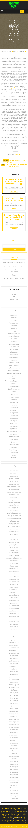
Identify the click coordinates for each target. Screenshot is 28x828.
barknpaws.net (14, 497)
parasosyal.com (14, 529)
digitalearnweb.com (14, 471)
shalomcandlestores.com (14, 507)
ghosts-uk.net (14, 328)
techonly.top (14, 331)
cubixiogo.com (14, 779)
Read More (14, 191)
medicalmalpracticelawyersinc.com (14, 433)
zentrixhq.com (14, 753)
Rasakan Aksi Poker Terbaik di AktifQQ (14, 199)
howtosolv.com (14, 396)
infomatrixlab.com (14, 722)
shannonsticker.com (14, 483)
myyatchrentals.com (14, 505)
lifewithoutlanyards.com (14, 389)
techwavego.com (14, 706)
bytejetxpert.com (14, 626)
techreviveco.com (14, 714)
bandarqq (14, 294)
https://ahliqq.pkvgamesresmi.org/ (16, 822)
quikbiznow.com (14, 793)
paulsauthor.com (14, 547)
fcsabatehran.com (14, 537)
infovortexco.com (14, 703)
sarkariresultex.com (14, 494)
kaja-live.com (14, 348)
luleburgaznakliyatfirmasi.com (14, 526)
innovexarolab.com (14, 605)
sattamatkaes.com (14, 510)
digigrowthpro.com (14, 315)
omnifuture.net (14, 320)
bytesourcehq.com (14, 669)
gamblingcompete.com (14, 333)
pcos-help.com (14, 323)
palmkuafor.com (14, 475)
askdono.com (14, 330)
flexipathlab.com (14, 774)
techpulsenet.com (14, 700)
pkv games (15, 151)
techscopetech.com (14, 710)
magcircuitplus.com (14, 621)
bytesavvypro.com (14, 599)
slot (13, 810)
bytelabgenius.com (14, 581)
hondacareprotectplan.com (14, 513)
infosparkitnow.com (14, 653)
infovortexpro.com (14, 619)
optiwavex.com (14, 784)
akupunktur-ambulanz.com (14, 370)
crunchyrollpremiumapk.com (14, 512)
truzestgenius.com (14, 698)
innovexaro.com (14, 740)
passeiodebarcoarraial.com (14, 486)
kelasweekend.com (14, 454)
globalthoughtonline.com (14, 502)
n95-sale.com (14, 338)
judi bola (16, 811)
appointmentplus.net (14, 444)
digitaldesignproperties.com (14, 492)
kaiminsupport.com (14, 479)
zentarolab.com (14, 792)
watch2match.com (14, 426)
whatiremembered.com (14, 372)
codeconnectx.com (14, 676)
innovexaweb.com (14, 768)
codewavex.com (14, 692)
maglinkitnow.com (14, 566)
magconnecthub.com (14, 727)
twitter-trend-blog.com (14, 365)
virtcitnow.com (14, 341)
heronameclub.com (14, 552)
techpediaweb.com (14, 579)
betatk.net (14, 455)
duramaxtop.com (14, 541)
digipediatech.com (14, 565)
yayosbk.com (14, 404)
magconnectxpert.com (14, 697)
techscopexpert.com (14, 578)
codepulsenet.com (14, 734)
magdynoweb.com (14, 711)
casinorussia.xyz (14, 415)
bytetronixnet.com (14, 624)
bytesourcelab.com (14, 742)
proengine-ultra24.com (14, 388)
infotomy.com (14, 557)
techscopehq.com (14, 737)
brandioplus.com (14, 769)
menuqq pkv (5, 808)
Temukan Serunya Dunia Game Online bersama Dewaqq (14, 181)
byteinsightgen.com (14, 600)
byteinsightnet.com (14, 671)
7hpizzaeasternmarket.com (14, 384)
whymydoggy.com (14, 470)
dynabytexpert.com (14, 756)
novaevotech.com (14, 685)
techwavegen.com (14, 597)
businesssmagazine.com (14, 335)
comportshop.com (14, 434)
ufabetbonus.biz (14, 452)
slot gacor (23, 811)
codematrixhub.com (14, 592)
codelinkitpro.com (14, 644)
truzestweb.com (14, 788)
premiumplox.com (14, 402)
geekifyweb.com (14, 656)
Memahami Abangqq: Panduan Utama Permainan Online (14, 270)
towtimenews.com (14, 517)
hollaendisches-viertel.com (14, 386)
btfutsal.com (14, 325)
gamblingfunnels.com (14, 322)
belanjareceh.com (14, 481)
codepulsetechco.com (14, 673)
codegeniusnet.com (14, 666)
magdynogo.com (14, 629)
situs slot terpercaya (16, 814)
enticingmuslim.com (14, 531)
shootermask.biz (14, 410)
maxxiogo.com (14, 759)
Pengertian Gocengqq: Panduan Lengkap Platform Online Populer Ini (14, 279)
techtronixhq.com (14, 640)
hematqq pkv (5, 814)
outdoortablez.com (14, 555)
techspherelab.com (14, 721)
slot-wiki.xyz (14, 425)
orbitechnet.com (14, 782)
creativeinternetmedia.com (14, 336)
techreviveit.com (14, 587)
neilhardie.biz (14, 405)
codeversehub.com (14, 724)
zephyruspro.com (14, 748)
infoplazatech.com (14, 658)
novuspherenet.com (14, 780)
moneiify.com (14, 504)
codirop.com (14, 327)
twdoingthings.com (14, 544)
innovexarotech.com (14, 618)
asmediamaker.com (14, 500)
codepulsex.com (14, 708)
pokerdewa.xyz (14, 423)
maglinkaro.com (14, 716)
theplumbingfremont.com (14, 449)
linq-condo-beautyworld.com (14, 373)
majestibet (16, 820)
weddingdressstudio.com (14, 401)
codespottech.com (14, 560)
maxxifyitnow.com (14, 745)
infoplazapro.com (14, 586)
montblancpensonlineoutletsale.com (14, 367)
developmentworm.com (14, 446)
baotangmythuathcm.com (14, 520)
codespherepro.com (14, 608)
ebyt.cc (14, 375)
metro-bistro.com (14, 394)
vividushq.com (14, 776)
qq (14, 296)
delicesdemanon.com (14, 397)
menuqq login (11, 88)
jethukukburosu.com (14, 521)
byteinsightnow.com (14, 613)
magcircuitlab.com (14, 690)
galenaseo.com (14, 428)
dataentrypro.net (14, 476)
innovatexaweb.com (14, 650)
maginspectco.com (14, 627)
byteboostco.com (14, 694)
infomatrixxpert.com (14, 677)
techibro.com (14, 360)
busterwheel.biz (14, 412)
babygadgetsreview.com (14, 368)
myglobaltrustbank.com (14, 430)
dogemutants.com (14, 539)
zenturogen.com (14, 766)
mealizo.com (14, 496)
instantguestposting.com (14, 441)
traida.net (14, 391)
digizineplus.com (14, 739)
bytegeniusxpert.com (14, 660)
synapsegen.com (14, 772)
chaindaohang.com (14, 376)
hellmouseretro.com (14, 536)
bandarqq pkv (19, 810)
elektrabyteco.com (14, 695)
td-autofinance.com (14, 356)
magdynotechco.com (14, 652)
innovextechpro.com (14, 574)
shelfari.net (14, 413)
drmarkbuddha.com (14, 378)
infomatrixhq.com (14, 682)
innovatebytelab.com (14, 661)
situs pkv (9, 820)
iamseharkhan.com (14, 489)
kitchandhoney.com (14, 393)
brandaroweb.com (14, 798)
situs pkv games (15, 808)
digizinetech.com (14, 602)
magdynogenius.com (14, 570)
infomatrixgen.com (14, 603)
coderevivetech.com (14, 615)
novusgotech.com (14, 761)
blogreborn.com (14, 339)
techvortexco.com (14, 655)
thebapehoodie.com (14, 528)
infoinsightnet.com (14, 668)
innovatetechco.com (14, 582)
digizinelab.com (14, 705)
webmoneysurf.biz (14, 407)
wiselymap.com (14, 343)
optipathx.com (14, 750)
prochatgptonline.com (14, 344)
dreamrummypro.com (14, 478)
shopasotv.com (14, 438)
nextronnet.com (14, 763)
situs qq (9, 810)
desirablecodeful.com (14, 549)
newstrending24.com (14, 450)
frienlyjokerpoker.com (14, 357)
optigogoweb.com (14, 796)
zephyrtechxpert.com (14, 702)
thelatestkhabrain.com (14, 491)
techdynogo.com (14, 562)
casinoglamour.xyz (14, 418)
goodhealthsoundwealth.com (14, 533)
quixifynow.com (14, 747)
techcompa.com (14, 349)
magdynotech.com (14, 735)
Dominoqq (17, 154)
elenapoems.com (14, 534)
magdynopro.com (14, 584)
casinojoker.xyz (14, 422)
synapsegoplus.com (14, 730)
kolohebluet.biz (14, 409)
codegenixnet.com (14, 610)
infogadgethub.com (14, 642)
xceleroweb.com (14, 795)
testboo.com (14, 399)
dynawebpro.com (14, 771)
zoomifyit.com (14, 800)
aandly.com (14, 457)
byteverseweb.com (14, 726)
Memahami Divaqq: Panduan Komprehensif (14, 267)
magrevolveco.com (14, 616)
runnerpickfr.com (14, 319)
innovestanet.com (14, 755)
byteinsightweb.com (14, 568)
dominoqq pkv (5, 813)
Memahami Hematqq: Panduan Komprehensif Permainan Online (14, 263)
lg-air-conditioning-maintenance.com (14, 380)
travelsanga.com (14, 439)
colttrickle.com (14, 317)
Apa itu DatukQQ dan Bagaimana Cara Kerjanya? (14, 274)
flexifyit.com (14, 758)
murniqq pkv (22, 813)
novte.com (14, 383)
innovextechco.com (14, 687)
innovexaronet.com (14, 679)
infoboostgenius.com (14, 595)
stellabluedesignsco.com (14, 545)
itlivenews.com (14, 447)
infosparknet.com (14, 743)
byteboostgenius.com (14, 729)
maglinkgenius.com (14, 689)
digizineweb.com (14, 674)
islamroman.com (14, 354)
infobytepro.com (14, 663)
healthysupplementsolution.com (14, 558)
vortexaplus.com (14, 777)
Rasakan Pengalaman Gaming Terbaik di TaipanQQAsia (14, 217)
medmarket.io (14, 553)
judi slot (14, 293)
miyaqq (23, 820)
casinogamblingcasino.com (14, 515)
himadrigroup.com (14, 352)
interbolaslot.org (14, 473)
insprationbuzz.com (14, 484)
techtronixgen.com (14, 573)
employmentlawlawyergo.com (14, 431)
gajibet (4, 822)
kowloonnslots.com (14, 359)
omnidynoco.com (14, 785)
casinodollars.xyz (14, 420)
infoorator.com (14, 381)
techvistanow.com (14, 681)
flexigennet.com (14, 550)
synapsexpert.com (14, 790)
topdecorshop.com (14, 436)
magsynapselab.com (14, 571)
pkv (14, 301)
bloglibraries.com (14, 525)
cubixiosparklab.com (14, 684)
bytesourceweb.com (14, 611)
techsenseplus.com (14, 594)
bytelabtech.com (14, 648)
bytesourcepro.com (14, 719)
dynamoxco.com (14, 764)
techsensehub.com (14, 647)
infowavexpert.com (14, 589)
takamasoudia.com (14, 542)
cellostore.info (14, 499)
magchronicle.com (14, 563)
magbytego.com (14, 665)
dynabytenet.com (14, 718)
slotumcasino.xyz (14, 417)
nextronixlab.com (14, 751)
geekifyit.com (14, 508)
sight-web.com (14, 351)
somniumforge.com (14, 523)
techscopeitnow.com (14, 623)
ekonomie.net (14, 442)
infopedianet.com (14, 732)
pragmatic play (14, 299)
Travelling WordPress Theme (9, 826)
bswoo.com (14, 458)
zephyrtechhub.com (14, 787)
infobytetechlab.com (14, 607)
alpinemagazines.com (14, 362)
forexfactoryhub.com (14, 346)
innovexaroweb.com (14, 713)
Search (14, 240)
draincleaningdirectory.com (14, 518)
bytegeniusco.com (14, 591)
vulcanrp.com (14, 364)
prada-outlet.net (14, 314)
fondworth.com (14, 488)
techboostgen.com (14, 645)
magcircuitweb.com (14, 576)
